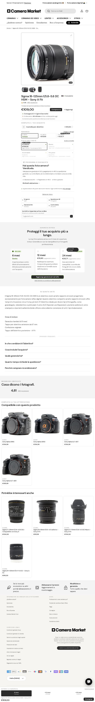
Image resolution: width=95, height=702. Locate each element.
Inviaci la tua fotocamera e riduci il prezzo (36, 106)
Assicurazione (53, 618)
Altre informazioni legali (13, 652)
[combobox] (60, 11)
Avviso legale (10, 656)
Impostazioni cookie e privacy (15, 648)
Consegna (52, 610)
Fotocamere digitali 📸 (76, 3)
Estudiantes (42, 23)
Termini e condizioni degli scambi (16, 637)
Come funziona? (89, 689)
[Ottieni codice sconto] (71, 216)
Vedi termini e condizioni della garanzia (48, 280)
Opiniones (29, 23)
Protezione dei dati (12, 644)
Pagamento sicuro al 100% (14, 663)
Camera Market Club (12, 614)
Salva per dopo (47, 194)
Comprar (88, 699)
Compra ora (56, 110)
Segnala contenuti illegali (14, 659)
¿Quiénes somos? (14, 23)
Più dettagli (67, 189)
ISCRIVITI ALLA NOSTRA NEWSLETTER (68, 647)
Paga (50, 607)
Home (9, 28)
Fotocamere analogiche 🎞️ (53, 3)
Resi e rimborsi (53, 614)
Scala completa (69, 140)
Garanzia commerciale (13, 641)
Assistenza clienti (54, 621)
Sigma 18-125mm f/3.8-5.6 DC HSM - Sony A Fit (26, 28)
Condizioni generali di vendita (15, 634)
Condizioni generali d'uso (14, 630)
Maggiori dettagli (69, 131)
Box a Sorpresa (56, 23)
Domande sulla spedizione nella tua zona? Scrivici (38, 119)
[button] (86, 10)
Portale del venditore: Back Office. (58, 603)
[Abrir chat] (88, 681)
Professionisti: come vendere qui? (58, 599)
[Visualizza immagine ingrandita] (71, 35)
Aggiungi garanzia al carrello (47, 277)
